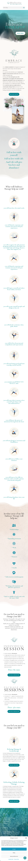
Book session (14, 675)
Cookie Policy (10, 859)
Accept (14, 849)
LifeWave (6, 823)
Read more (14, 765)
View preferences (14, 856)
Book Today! (20, 33)
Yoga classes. (6, 821)
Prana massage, (7, 819)
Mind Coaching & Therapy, (9, 818)
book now (14, 94)
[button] (25, 857)
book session (14, 711)
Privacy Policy (16, 859)
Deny (14, 852)
